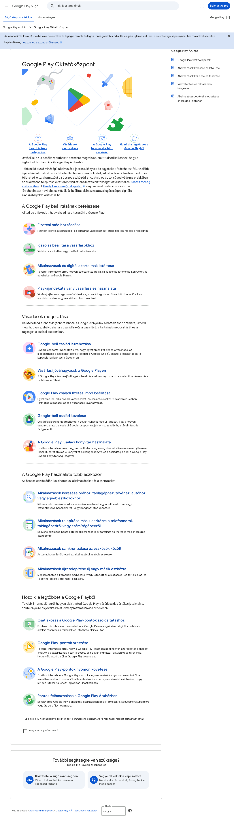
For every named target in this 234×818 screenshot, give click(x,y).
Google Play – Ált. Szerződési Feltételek (76, 810)
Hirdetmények (46, 17)
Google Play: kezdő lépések (194, 60)
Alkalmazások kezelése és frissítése (199, 76)
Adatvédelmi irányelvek (41, 810)
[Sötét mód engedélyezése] (130, 810)
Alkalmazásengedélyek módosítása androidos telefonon (198, 99)
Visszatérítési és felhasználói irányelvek (195, 86)
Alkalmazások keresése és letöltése (199, 68)
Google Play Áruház (184, 51)
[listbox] (113, 811)
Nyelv (108, 806)
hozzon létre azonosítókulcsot (40, 42)
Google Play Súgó (25, 6)
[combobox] (118, 6)
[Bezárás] (229, 36)
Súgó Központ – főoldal (18, 17)
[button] (6, 5)
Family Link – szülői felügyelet (62, 186)
